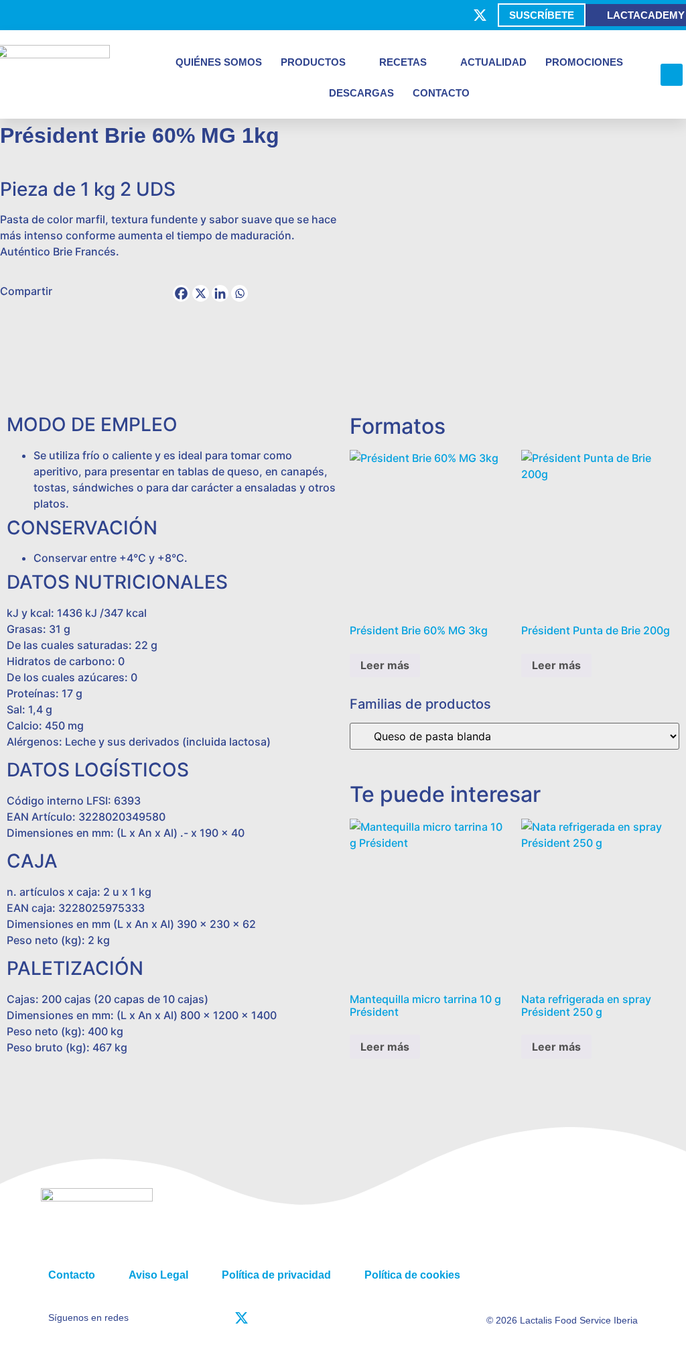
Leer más (384, 665)
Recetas (403, 62)
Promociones (584, 62)
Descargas (361, 93)
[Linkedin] (220, 293)
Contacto (441, 93)
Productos (313, 62)
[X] (200, 293)
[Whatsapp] (239, 293)
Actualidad (493, 62)
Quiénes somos (219, 62)
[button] (672, 75)
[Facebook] (181, 293)
